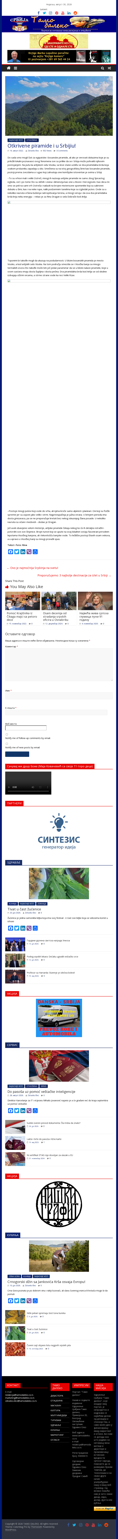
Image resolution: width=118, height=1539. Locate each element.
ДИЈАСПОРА (57, 1395)
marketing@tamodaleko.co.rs (19, 1397)
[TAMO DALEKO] (8, 68)
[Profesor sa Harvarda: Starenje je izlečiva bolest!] (15, 971)
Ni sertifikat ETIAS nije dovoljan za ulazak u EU (50, 1155)
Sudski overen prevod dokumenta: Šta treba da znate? (53, 1123)
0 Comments (62, 150)
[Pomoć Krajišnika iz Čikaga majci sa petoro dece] (22, 593)
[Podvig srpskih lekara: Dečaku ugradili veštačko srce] (15, 955)
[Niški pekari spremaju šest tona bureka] (15, 1311)
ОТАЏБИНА (57, 1400)
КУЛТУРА (55, 1410)
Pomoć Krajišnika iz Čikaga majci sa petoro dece (22, 616)
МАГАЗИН (56, 1405)
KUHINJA (12, 903)
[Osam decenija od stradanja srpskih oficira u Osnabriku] (59, 593)
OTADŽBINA (32, 140)
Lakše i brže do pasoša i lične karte (44, 1139)
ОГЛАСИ (55, 1439)
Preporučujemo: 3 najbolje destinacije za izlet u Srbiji (74, 575)
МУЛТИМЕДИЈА (59, 1415)
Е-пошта (10, 707)
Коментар (11, 646)
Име (8, 690)
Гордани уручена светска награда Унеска (48, 940)
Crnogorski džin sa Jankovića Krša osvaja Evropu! (46, 1281)
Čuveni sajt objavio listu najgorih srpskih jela (49, 1345)
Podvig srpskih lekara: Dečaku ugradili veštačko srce (52, 956)
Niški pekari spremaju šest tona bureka (46, 1313)
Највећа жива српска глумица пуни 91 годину (93, 616)
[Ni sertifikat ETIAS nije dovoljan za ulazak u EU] (15, 1153)
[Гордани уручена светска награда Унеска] (15, 939)
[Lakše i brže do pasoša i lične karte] (15, 1137)
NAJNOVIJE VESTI (16, 140)
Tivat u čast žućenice (24, 909)
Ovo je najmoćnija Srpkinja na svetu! (32, 568)
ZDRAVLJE (42, 903)
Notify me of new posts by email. (22, 747)
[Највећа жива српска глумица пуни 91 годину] (95, 593)
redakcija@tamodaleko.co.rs (19, 1394)
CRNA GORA (14, 1276)
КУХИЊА (55, 1430)
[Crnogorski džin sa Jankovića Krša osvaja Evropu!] (59, 1242)
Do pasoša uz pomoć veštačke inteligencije (41, 1091)
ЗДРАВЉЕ (56, 1425)
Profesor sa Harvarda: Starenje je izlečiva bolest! (51, 972)
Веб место (11, 723)
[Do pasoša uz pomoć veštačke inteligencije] (59, 1051)
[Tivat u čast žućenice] (59, 869)
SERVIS (43, 1086)
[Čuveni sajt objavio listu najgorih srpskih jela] (15, 1343)
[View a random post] (109, 68)
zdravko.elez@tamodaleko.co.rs (21, 1400)
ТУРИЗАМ (56, 1420)
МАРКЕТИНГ (57, 1434)
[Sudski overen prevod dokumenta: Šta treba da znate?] (15, 1121)
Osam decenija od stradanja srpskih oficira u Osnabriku (55, 616)
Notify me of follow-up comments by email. (28, 738)
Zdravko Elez (33, 150)
